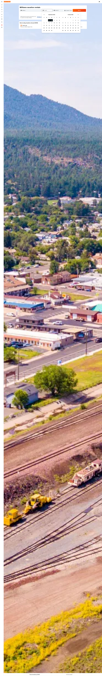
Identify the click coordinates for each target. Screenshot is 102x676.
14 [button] (46, 25)
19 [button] (59, 25)
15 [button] (49, 25)
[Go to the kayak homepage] (7, 1)
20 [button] (44, 27)
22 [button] (49, 27)
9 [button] (51, 22)
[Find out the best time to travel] (1, 19)
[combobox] (31, 10)
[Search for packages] (1, 11)
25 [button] (56, 27)
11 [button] (56, 22)
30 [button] (51, 30)
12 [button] (59, 22)
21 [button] (46, 27)
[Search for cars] (1, 9)
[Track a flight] (1, 17)
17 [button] (54, 25)
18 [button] (56, 25)
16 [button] (51, 25)
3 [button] (54, 20)
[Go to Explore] (1, 15)
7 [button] (46, 22)
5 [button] (59, 20)
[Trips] (1, 22)
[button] (2, 1)
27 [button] (44, 30)
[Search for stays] (1, 7)
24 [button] (54, 27)
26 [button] (59, 27)
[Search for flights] (1, 5)
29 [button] (49, 30)
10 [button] (54, 22)
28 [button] (46, 30)
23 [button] (51, 27)
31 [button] (78, 30)
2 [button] (51, 20)
